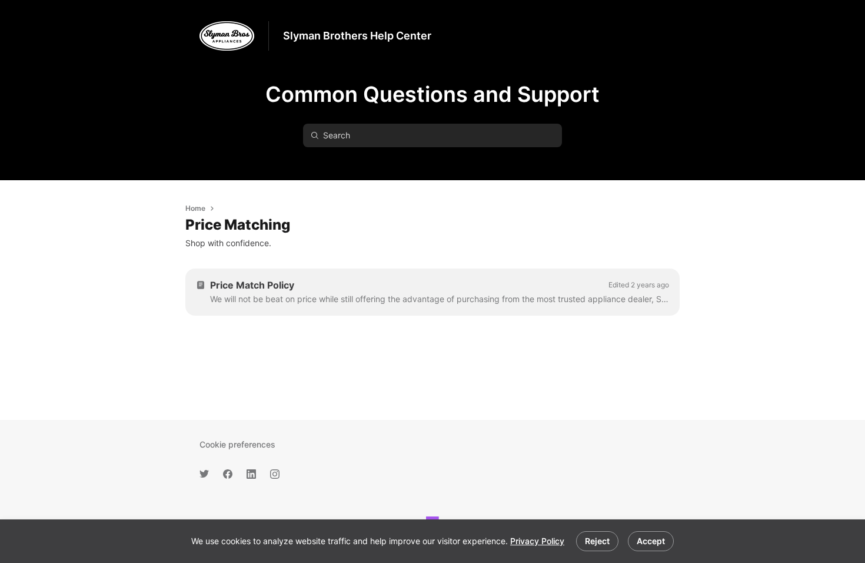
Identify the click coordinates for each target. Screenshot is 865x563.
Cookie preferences (237, 444)
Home (195, 208)
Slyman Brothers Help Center (357, 35)
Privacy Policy (537, 541)
